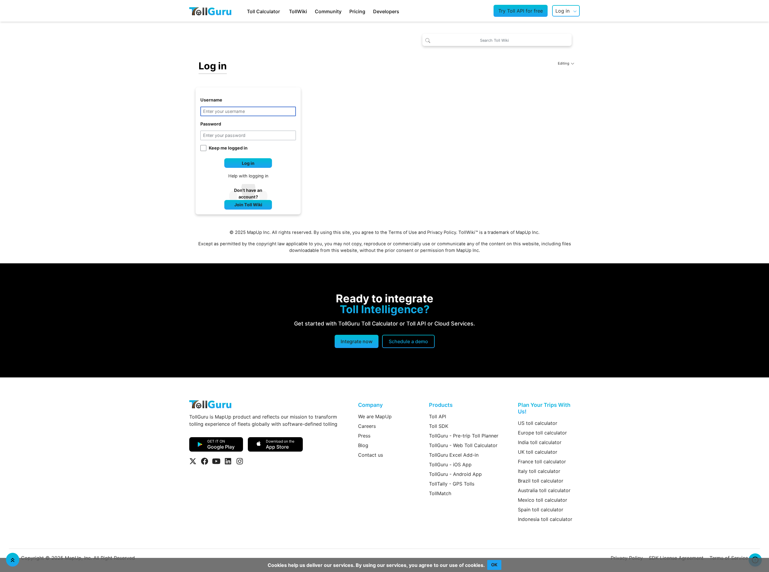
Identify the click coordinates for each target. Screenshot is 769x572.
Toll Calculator (263, 11)
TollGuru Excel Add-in (454, 455)
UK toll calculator (537, 452)
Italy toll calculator (539, 471)
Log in (562, 11)
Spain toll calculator (540, 510)
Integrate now (356, 341)
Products (441, 405)
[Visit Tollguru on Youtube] (216, 461)
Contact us (370, 455)
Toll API (437, 416)
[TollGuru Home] (210, 10)
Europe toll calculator (542, 433)
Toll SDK (438, 426)
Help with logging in (248, 175)
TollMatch (440, 493)
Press (364, 436)
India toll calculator (539, 442)
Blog (363, 445)
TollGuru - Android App (455, 474)
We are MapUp (375, 416)
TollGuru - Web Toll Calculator (463, 445)
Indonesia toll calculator (545, 519)
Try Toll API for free (520, 11)
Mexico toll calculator (542, 500)
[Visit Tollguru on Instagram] (239, 461)
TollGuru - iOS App (450, 465)
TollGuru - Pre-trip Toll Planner (463, 436)
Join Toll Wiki (248, 204)
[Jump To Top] (12, 560)
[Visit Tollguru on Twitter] (192, 461)
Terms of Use (402, 232)
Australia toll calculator (544, 490)
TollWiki (298, 11)
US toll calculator (537, 423)
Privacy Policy (441, 232)
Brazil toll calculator (540, 481)
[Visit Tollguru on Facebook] (204, 461)
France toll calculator (542, 462)
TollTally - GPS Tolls (451, 484)
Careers (367, 426)
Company (370, 405)
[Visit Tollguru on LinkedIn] (228, 461)
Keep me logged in (228, 147)
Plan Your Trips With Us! (544, 408)
